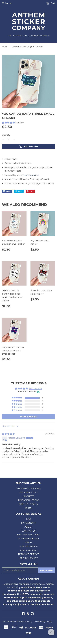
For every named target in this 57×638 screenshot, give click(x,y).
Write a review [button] (28, 416)
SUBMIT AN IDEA (28, 546)
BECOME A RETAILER (28, 534)
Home (4, 46)
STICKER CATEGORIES (28, 488)
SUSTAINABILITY (29, 550)
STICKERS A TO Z (28, 492)
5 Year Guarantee (30, 175)
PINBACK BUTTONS (28, 500)
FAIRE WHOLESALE (28, 538)
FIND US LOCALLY (28, 504)
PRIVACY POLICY (28, 558)
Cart (52, 3)
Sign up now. (46, 570)
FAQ (28, 519)
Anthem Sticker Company (21, 622)
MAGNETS (28, 496)
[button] (8, 122)
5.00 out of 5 (35, 388)
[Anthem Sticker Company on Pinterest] (28, 614)
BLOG (28, 508)
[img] (8, 434)
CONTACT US (28, 531)
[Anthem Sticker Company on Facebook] (23, 614)
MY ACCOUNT (28, 523)
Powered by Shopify (43, 622)
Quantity (6, 135)
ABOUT (29, 527)
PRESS (28, 542)
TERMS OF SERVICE (28, 554)
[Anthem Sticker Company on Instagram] (32, 614)
